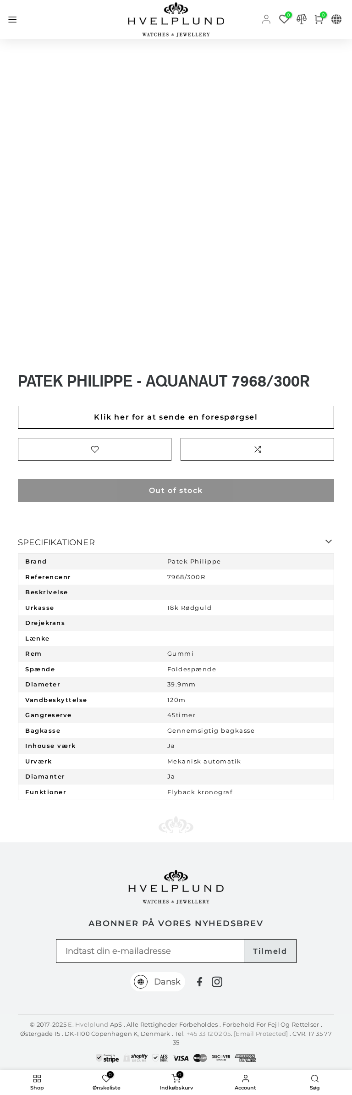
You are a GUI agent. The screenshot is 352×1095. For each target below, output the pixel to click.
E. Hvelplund (88, 1024)
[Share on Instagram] (217, 982)
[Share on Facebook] (200, 982)
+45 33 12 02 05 (209, 1033)
